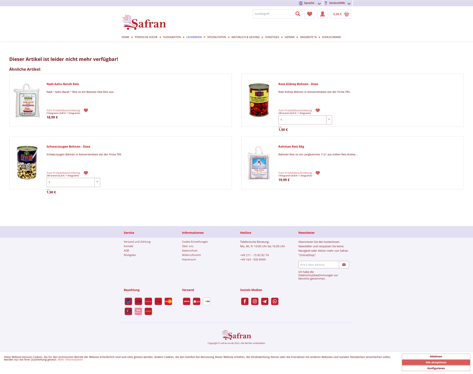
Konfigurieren (436, 368)
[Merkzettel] (309, 14)
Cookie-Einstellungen (195, 241)
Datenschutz (190, 250)
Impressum (189, 259)
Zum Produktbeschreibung (64, 110)
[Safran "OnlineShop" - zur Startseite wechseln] (144, 19)
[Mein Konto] (322, 14)
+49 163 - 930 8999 (253, 259)
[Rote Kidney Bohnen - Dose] (259, 100)
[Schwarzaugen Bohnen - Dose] (27, 163)
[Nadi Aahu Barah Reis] (27, 100)
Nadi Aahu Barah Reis (63, 84)
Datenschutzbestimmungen (315, 275)
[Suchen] (300, 13)
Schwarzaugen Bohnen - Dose (68, 147)
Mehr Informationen (70, 360)
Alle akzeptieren (436, 362)
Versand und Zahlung (137, 241)
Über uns (187, 246)
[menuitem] (310, 3)
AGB (126, 250)
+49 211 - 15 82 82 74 (254, 255)
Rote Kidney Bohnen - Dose (298, 84)
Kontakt (128, 246)
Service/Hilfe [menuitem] (337, 3)
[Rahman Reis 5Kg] (259, 163)
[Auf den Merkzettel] (86, 110)
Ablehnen (436, 356)
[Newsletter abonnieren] (344, 264)
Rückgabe (130, 255)
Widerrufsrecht (191, 255)
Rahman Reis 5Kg (291, 147)
